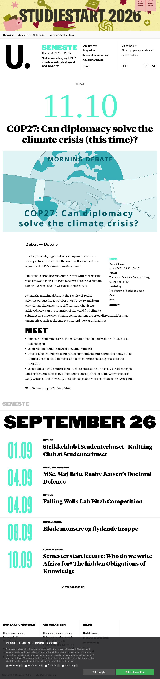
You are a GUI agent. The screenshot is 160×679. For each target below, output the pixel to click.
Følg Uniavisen (130, 54)
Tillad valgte (99, 672)
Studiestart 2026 (93, 59)
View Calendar (73, 587)
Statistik (53, 665)
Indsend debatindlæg (96, 54)
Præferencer (35, 665)
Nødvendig (15, 665)
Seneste (60, 48)
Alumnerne (90, 45)
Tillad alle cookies (135, 672)
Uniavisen (9, 34)
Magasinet (89, 50)
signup (114, 305)
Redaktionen (90, 633)
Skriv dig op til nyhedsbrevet (138, 50)
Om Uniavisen (129, 45)
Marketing (71, 665)
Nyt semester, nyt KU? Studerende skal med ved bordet (59, 62)
